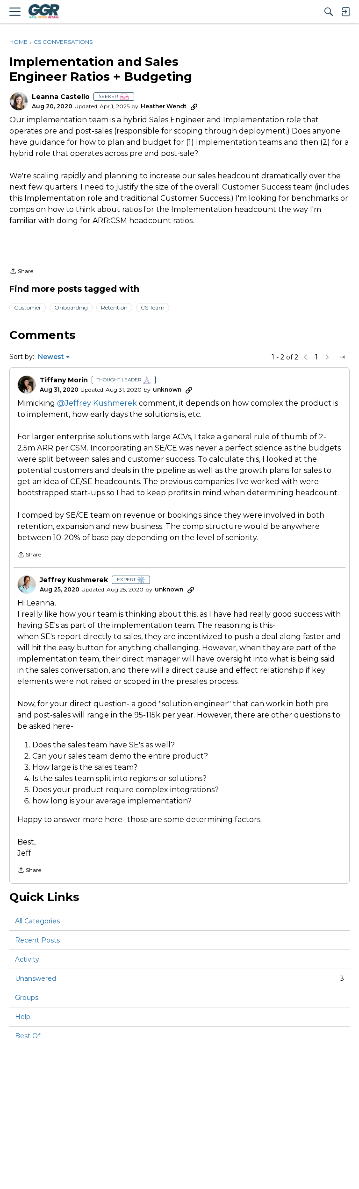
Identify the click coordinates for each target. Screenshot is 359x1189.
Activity (27, 959)
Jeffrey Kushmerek (74, 580)
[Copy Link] (194, 106)
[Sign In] (345, 11)
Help (22, 1017)
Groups (26, 997)
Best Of (27, 1036)
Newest (51, 357)
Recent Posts (37, 940)
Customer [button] (27, 307)
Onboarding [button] (71, 307)
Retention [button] (114, 307)
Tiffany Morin (64, 380)
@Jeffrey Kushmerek (97, 403)
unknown (167, 389)
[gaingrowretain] (43, 12)
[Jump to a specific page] (342, 357)
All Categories (37, 921)
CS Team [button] (153, 307)
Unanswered (179, 978)
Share (21, 272)
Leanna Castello (61, 97)
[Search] (328, 11)
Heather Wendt (164, 106)
